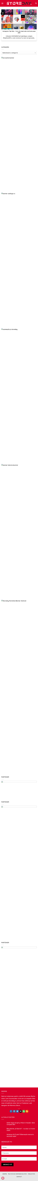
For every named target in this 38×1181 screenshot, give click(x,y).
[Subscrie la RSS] (27, 1111)
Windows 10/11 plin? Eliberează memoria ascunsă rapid (20, 1135)
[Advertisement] (19, 754)
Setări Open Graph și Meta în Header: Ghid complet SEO (21, 1123)
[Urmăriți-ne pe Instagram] (14, 1111)
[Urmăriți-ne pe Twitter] (17, 1111)
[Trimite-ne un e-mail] (20, 1111)
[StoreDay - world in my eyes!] (19, 3)
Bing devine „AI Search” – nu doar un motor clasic (21, 1129)
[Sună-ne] (23, 1111)
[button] (2, 3)
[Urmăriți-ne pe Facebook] (11, 1111)
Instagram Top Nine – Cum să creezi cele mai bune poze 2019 (19, 31)
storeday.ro (13, 1101)
